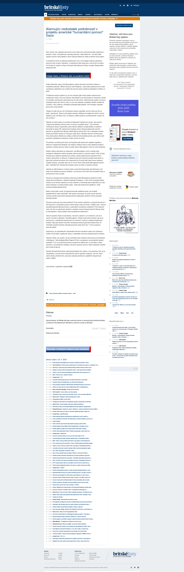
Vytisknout (51, 299)
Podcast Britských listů (122, 149)
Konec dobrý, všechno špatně (69, 392)
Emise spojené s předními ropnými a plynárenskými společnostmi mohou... (73, 519)
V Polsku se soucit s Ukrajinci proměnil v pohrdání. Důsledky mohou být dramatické (123, 248)
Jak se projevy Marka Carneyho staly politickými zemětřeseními (122, 274)
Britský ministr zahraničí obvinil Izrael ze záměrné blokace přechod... (71, 455)
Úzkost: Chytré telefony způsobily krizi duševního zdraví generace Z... (72, 372)
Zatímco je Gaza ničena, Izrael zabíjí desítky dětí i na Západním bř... (71, 387)
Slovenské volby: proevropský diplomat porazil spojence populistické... (72, 406)
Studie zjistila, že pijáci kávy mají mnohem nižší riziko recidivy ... (70, 428)
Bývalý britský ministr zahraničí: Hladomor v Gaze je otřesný (69, 516)
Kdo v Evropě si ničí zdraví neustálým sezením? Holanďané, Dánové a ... (72, 460)
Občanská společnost (49, 559)
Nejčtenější (113, 241)
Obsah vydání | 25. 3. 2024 (56, 359)
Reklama (77, 559)
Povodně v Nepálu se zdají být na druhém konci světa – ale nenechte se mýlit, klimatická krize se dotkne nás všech (125, 355)
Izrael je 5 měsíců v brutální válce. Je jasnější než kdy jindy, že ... (70, 489)
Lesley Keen (56, 377)
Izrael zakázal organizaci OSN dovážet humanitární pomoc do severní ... (72, 384)
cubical (62, 467)
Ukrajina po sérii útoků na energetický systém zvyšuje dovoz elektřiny (72, 402)
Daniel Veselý (56, 499)
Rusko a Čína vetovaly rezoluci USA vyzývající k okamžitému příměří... (72, 446)
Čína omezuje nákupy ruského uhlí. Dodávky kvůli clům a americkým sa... (73, 509)
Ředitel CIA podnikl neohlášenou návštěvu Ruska (123, 260)
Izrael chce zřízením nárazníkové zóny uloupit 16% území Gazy (70, 531)
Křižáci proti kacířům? (73, 389)
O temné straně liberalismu (121, 255)
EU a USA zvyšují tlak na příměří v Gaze (63, 450)
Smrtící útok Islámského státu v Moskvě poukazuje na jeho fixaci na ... (72, 431)
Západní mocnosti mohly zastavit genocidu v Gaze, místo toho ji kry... (71, 541)
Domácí (60, 553)
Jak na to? (114, 160)
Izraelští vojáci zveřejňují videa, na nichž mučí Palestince (68, 382)
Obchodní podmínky (80, 561)
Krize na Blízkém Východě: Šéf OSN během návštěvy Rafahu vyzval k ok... (73, 419)
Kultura (46, 557)
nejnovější (95, 328)
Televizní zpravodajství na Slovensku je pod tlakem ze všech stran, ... (71, 475)
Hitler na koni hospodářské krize (68, 512)
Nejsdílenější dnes (116, 321)
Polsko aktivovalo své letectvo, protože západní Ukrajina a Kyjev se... (71, 411)
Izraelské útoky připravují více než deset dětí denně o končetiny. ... (71, 380)
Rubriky (88, 14)
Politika (60, 555)
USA (74, 293)
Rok (127, 313)
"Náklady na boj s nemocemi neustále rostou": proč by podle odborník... (72, 394)
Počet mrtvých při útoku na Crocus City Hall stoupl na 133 (68, 436)
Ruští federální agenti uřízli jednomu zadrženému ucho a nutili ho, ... (71, 416)
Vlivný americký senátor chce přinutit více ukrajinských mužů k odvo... (72, 526)
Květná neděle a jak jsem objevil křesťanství (72, 404)
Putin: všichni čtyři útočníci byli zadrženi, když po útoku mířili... (70, 423)
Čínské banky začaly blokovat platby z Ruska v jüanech (68, 507)
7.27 (61, 377)
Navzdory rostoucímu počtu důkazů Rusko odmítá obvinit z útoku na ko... (72, 367)
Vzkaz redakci (92, 555)
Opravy (76, 557)
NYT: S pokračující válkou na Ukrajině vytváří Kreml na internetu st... (71, 463)
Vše (132, 313)
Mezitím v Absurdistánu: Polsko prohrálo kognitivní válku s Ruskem (123, 287)
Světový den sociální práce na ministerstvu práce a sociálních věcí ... (80, 365)
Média (60, 557)
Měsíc (122, 313)
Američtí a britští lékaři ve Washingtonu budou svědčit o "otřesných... (71, 514)
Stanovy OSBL (93, 553)
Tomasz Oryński (123, 284)
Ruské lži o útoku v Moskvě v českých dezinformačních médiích (80, 409)
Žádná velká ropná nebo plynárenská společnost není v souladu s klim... (72, 494)
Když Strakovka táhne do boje (69, 499)
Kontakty (77, 555)
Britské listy (57, 8)
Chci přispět (127, 139)
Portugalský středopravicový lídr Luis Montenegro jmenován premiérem (72, 502)
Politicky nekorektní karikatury (123, 199)
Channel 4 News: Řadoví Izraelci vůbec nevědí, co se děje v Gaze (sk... (72, 477)
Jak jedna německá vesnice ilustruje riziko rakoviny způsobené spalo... (72, 448)
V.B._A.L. (62, 536)
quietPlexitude (64, 414)
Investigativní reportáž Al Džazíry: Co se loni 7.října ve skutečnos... (71, 529)
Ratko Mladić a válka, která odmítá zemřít (125, 292)
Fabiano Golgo (123, 290)
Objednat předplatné (124, 25)
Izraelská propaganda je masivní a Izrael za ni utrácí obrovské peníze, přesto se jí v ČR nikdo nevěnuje (125, 298)
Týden (116, 313)
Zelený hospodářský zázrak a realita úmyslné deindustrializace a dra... (72, 470)
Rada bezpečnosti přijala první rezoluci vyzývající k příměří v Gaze (71, 362)
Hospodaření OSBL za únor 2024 (61, 399)
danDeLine (63, 433)
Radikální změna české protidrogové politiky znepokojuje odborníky (124, 348)
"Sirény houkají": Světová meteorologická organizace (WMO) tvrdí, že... (72, 533)
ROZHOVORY (72, 14)
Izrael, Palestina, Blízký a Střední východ (60, 293)
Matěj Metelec (56, 521)
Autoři (107, 14)
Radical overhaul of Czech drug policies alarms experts (125, 342)
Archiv (64, 14)
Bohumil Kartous (57, 409)
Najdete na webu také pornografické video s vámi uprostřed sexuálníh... (72, 370)
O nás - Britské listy (80, 553)
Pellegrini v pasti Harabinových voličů (70, 397)
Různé (60, 559)
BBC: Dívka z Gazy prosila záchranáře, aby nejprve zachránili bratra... (72, 441)
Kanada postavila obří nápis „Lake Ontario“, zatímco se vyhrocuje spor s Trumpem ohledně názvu (125, 329)
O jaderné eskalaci (58, 497)
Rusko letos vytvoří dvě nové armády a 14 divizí (66, 485)
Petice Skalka (56, 421)
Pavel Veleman (57, 365)
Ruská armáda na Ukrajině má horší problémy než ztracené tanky (70, 482)
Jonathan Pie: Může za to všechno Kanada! (124, 305)
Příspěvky (114, 14)
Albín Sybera (122, 339)
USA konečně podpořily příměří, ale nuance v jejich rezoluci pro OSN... (72, 465)
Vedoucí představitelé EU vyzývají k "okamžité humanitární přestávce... (72, 458)
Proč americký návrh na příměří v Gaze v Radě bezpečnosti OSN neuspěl (72, 443)
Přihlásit (136, 5)
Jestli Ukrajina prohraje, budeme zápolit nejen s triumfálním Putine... (71, 438)
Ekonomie (46, 555)
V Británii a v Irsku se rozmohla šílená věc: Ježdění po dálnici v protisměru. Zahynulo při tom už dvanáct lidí (124, 267)
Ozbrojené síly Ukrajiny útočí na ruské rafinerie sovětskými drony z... (71, 504)
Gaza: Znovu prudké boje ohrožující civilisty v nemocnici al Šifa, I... (71, 453)
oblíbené (103, 328)
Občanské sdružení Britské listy (62, 567)
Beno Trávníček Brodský (59, 389)
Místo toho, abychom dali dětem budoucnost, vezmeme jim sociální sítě (124, 280)
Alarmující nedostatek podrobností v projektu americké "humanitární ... (72, 538)
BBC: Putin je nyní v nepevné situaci (62, 375)
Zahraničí (46, 553)
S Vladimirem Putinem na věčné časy (71, 521)
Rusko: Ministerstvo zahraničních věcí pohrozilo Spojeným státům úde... (72, 487)
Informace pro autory (94, 557)
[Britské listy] (68, 76)
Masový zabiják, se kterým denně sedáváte (74, 524)
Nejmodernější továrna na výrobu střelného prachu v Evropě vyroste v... (72, 472)
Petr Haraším (56, 392)
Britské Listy (124, 555)
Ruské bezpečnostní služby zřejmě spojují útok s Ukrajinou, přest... (71, 426)
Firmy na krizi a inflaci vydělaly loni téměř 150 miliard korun (76, 492)
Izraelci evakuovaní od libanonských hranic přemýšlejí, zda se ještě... (71, 480)
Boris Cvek (56, 397)
